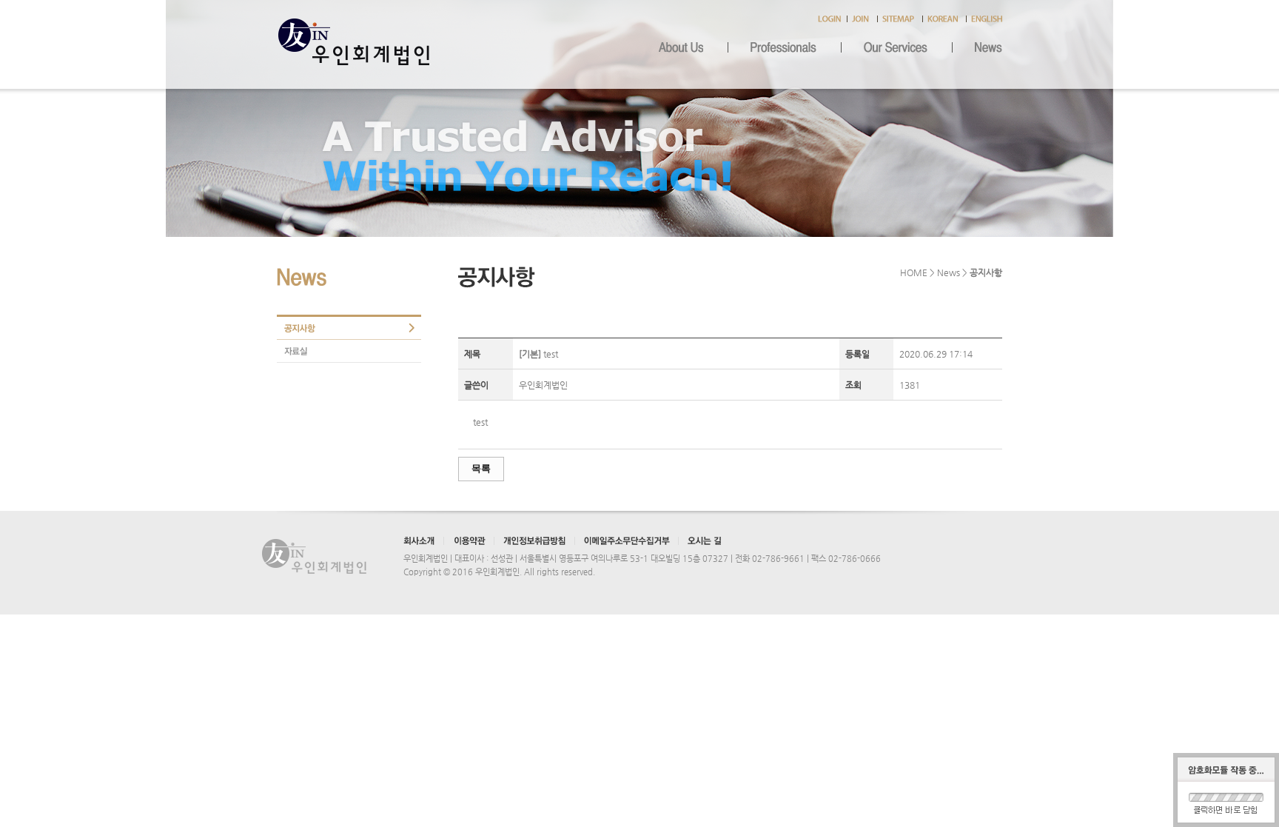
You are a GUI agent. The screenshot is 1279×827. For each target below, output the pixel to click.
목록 (481, 468)
